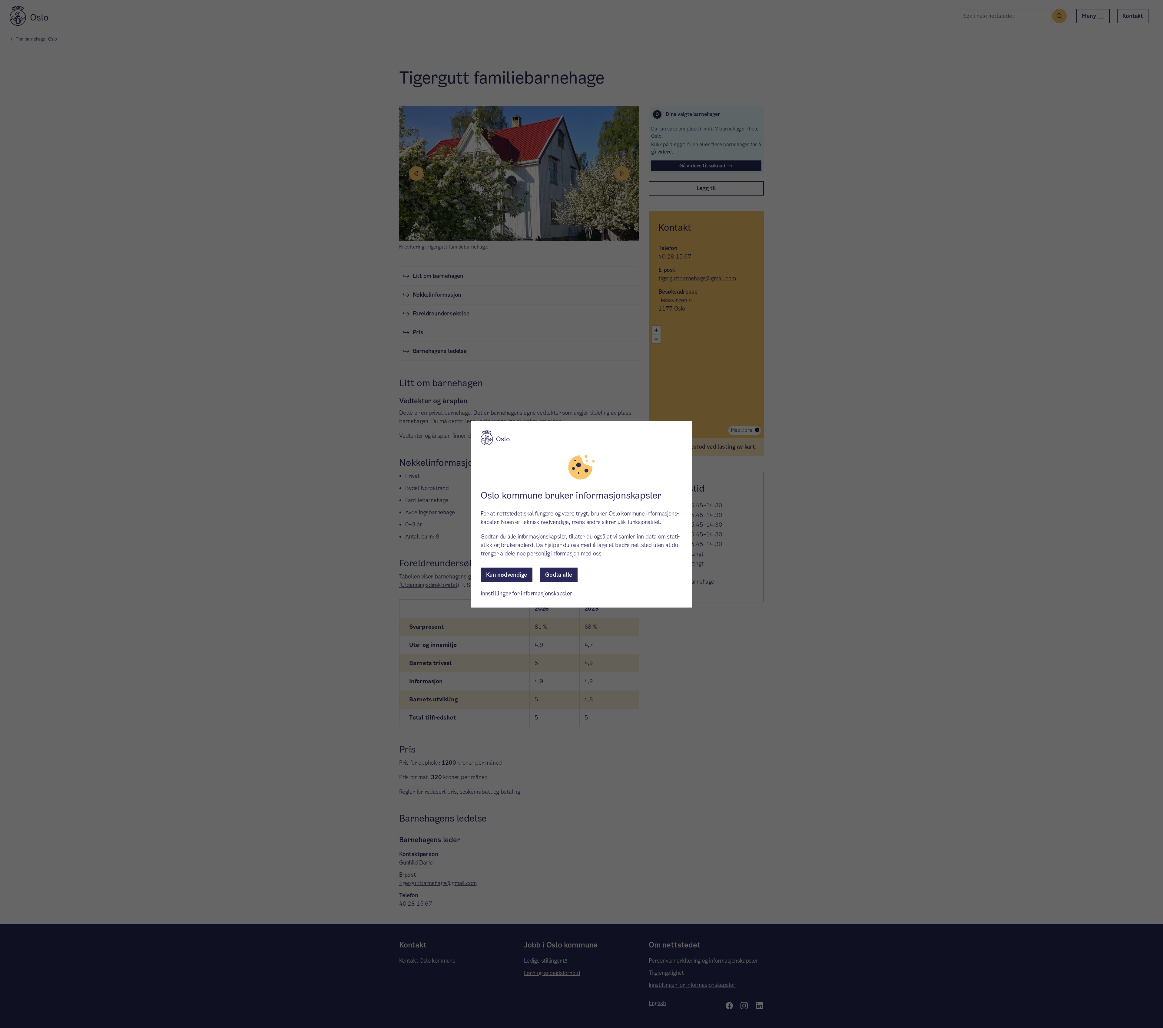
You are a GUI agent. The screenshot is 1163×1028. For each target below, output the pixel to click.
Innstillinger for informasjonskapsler (526, 593)
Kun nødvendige (506, 574)
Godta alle (558, 574)
